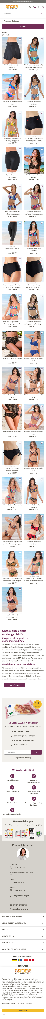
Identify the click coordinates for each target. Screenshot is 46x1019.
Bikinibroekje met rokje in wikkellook (12, 66)
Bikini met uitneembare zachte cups (12, 103)
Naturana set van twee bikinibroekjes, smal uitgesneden (12, 469)
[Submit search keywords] (41, 13)
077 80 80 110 (19, 867)
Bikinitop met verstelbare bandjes (34, 176)
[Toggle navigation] (3, 7)
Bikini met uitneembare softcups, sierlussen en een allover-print (33, 213)
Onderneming (8, 936)
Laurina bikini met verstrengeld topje (12, 616)
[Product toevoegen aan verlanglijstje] (20, 39)
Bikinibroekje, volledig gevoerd (12, 358)
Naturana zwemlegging (12, 248)
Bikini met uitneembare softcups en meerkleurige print (33, 323)
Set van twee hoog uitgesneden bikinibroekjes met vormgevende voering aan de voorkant (34, 286)
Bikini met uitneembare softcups (34, 103)
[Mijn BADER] (30, 7)
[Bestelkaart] (38, 7)
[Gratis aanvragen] (36, 752)
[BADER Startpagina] (12, 7)
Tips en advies (8, 943)
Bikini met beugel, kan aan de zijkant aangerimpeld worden (12, 323)
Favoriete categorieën (12, 917)
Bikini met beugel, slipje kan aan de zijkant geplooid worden (12, 139)
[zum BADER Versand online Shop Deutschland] (14, 960)
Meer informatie (14, 685)
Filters (24, 26)
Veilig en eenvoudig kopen (14, 923)
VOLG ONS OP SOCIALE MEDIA (14, 949)
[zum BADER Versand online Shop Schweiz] (31, 960)
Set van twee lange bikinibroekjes (12, 176)
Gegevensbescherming (23, 758)
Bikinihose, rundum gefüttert (12, 431)
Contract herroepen (18, 909)
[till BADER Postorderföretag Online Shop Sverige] (20, 960)
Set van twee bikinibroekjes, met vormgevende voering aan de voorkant (34, 139)
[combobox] (23, 13)
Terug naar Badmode (11, 21)
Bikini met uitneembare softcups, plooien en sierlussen (12, 213)
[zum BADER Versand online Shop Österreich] (26, 960)
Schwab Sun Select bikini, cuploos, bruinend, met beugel (33, 579)
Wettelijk (6, 930)
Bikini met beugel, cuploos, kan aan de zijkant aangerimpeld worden (12, 543)
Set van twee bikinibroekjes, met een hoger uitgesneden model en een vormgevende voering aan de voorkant (12, 286)
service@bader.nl (20, 882)
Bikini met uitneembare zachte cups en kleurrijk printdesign (33, 66)
